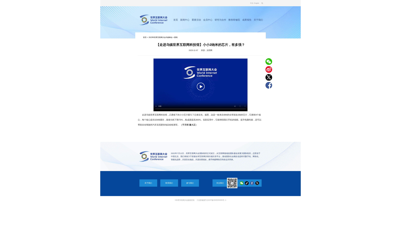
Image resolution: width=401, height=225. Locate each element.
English (256, 3)
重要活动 (196, 20)
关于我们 (258, 20)
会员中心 (207, 20)
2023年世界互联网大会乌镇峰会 (160, 37)
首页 (175, 20)
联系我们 (169, 183)
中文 (251, 3)
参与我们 (190, 183)
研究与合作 (220, 20)
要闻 (176, 37)
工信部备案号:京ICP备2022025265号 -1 (211, 200)
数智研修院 (234, 20)
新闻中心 (184, 20)
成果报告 (246, 20)
